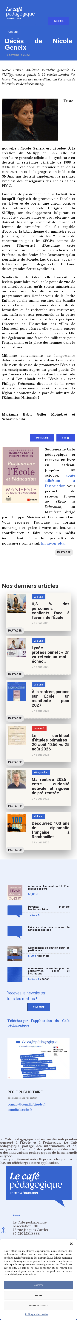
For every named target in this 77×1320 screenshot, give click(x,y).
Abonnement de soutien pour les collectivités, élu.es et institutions (49, 971)
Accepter (38, 1285)
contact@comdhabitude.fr (26, 1104)
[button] (71, 1244)
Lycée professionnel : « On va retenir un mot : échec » (51, 655)
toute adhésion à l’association (60, 481)
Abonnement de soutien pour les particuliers (49, 949)
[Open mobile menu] (52, 8)
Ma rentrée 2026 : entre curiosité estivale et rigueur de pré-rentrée (51, 786)
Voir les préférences (38, 1306)
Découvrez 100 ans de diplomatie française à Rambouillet (51, 830)
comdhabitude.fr (19, 1109)
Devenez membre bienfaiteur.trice (49, 908)
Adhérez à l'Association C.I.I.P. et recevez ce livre (49, 887)
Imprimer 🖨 (42, 438)
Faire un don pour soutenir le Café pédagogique (49, 928)
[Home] (22, 25)
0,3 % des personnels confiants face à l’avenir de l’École (51, 611)
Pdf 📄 (65, 438)
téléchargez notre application (35, 1162)
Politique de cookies (36, 1314)
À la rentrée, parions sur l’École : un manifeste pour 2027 (51, 698)
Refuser (38, 1295)
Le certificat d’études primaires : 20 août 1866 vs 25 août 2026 (51, 742)
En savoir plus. (53, 543)
